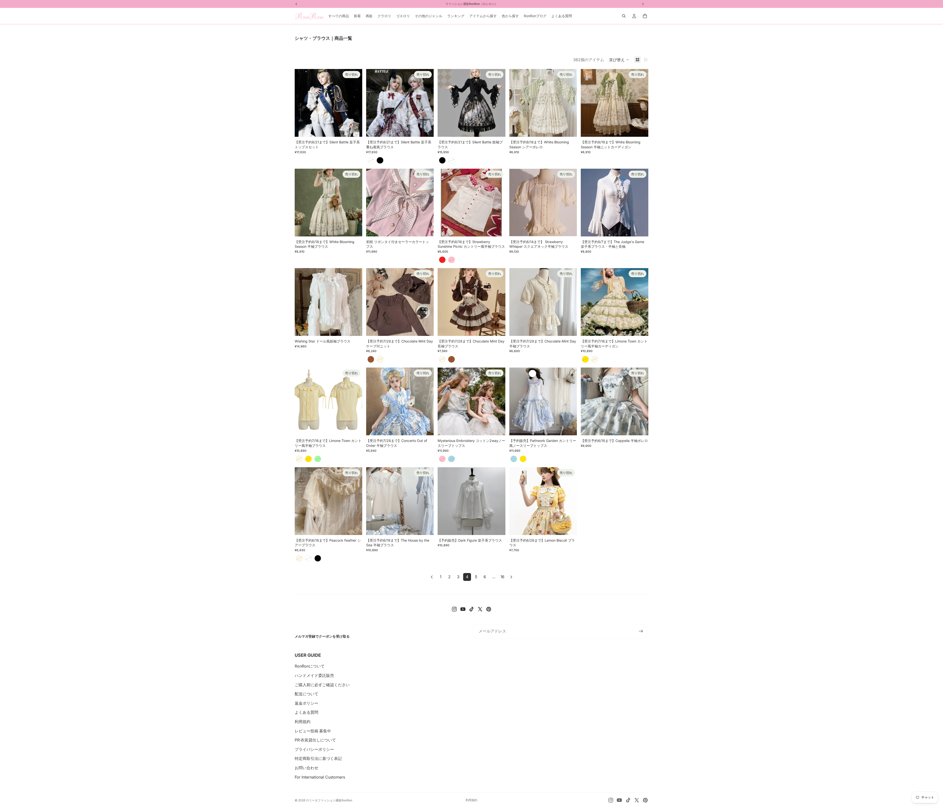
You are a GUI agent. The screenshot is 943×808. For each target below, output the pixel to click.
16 (502, 576)
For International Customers (320, 777)
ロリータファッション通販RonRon (329, 800)
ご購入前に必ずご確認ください (322, 684)
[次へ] (511, 577)
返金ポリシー (306, 703)
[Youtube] (463, 609)
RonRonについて (310, 666)
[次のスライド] (354, 102)
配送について (306, 693)
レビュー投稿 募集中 (313, 730)
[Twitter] (480, 609)
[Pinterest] (489, 609)
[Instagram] (454, 609)
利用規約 (302, 721)
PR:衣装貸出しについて (315, 740)
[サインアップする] (641, 631)
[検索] (623, 16)
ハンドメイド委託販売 (314, 675)
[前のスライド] (302, 102)
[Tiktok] (471, 609)
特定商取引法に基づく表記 (318, 758)
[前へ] (431, 577)
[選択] (354, 328)
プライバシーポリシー (314, 749)
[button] (619, 59)
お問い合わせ (306, 767)
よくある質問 (306, 712)
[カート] (644, 16)
